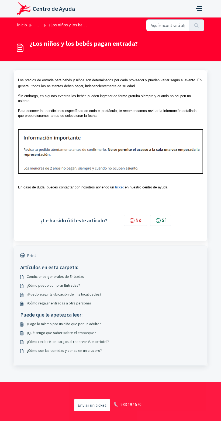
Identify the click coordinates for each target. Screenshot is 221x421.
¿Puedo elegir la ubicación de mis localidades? (64, 294)
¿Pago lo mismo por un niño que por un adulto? (64, 323)
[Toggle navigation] (199, 8)
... (38, 24)
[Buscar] (196, 25)
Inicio (22, 24)
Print (31, 255)
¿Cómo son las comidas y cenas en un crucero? (64, 350)
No (138, 220)
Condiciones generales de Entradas (55, 276)
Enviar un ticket (92, 405)
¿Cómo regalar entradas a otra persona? (59, 303)
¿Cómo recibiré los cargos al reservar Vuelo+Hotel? (68, 341)
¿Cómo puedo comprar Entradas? (53, 285)
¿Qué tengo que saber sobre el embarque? (61, 332)
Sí (163, 220)
